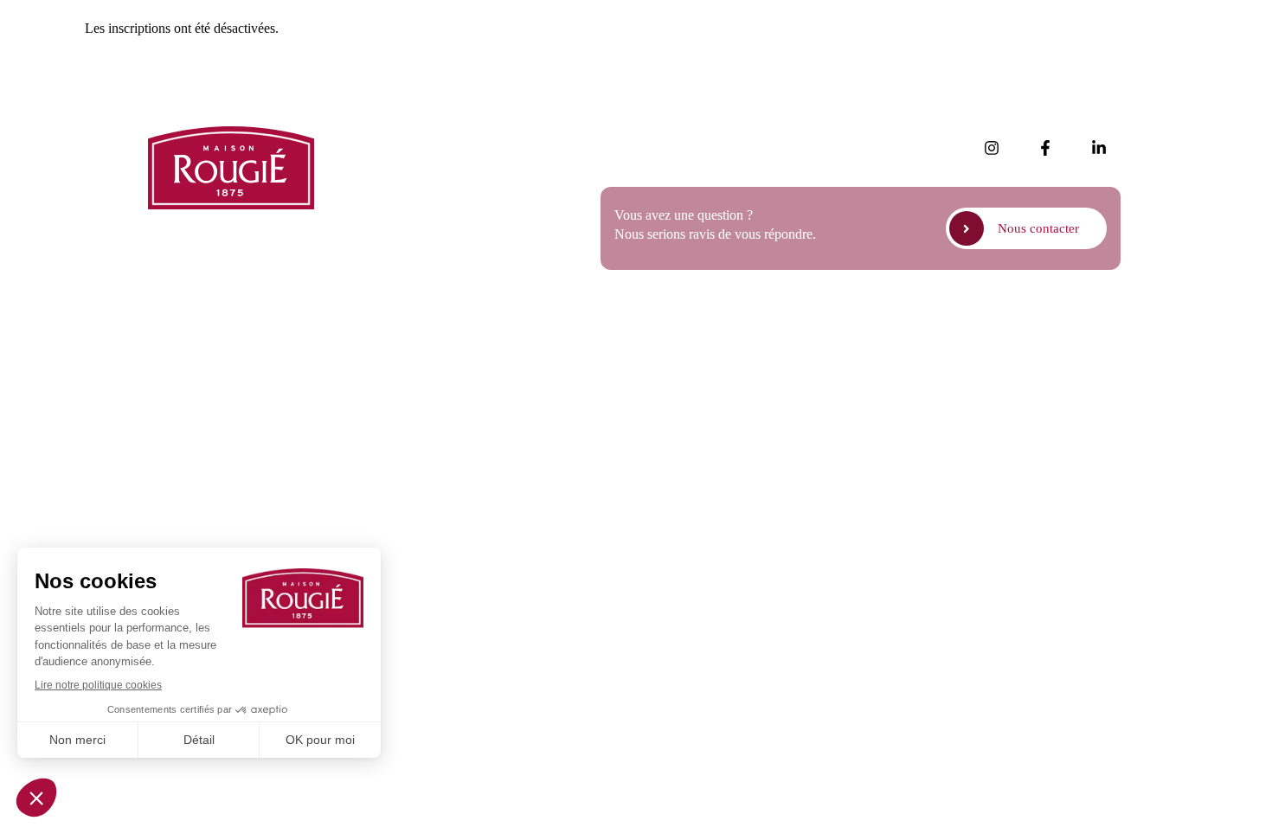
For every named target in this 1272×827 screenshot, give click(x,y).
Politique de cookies (1080, 325)
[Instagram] (991, 148)
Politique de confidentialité (947, 325)
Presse (380, 186)
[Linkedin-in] (1099, 148)
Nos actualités (401, 138)
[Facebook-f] (1045, 148)
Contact (384, 259)
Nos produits (398, 162)
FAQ (376, 210)
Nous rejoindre (403, 235)
